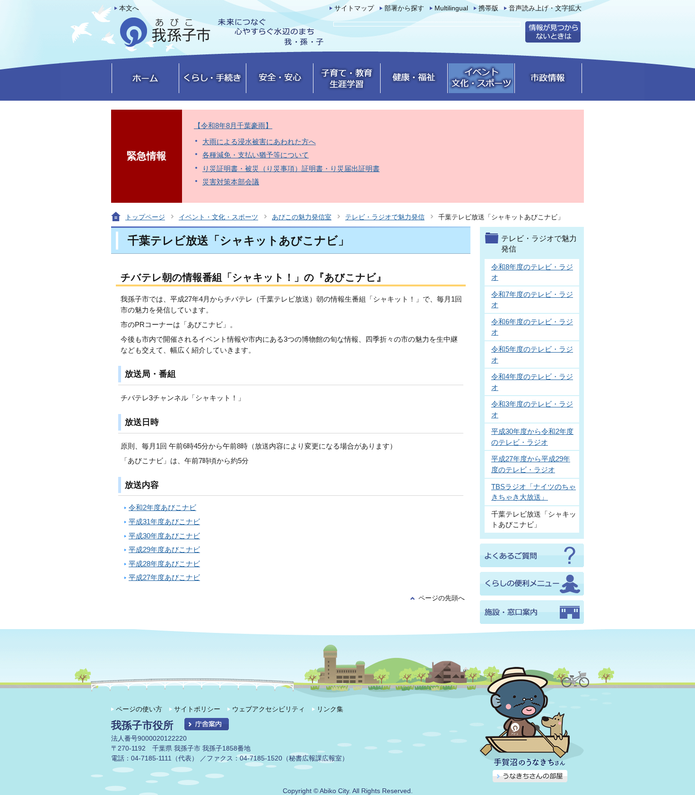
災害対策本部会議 (230, 182)
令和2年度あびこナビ (162, 507)
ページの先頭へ (441, 598)
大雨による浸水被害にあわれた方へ (259, 142)
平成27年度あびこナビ (164, 577)
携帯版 (488, 8)
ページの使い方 (139, 709)
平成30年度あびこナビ (164, 536)
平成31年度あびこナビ (164, 522)
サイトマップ (354, 8)
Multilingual (451, 8)
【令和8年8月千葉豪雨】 (233, 125)
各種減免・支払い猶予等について (255, 155)
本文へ (129, 8)
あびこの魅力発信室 (301, 217)
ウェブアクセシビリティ (268, 709)
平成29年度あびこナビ (164, 549)
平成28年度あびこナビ (164, 564)
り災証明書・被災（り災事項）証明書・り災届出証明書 (291, 168)
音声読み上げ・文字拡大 (545, 8)
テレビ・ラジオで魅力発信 (385, 217)
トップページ (145, 217)
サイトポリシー (197, 709)
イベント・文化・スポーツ (218, 217)
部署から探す (404, 8)
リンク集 (330, 709)
